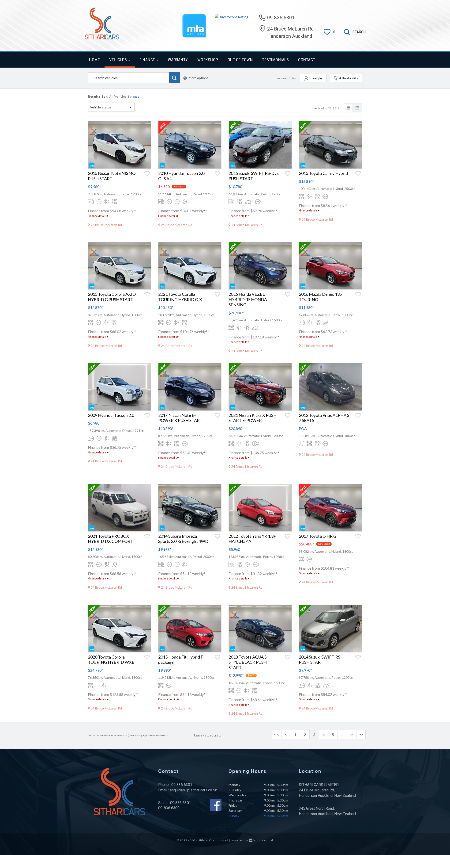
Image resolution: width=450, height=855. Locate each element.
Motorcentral (263, 840)
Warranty (178, 59)
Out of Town (240, 59)
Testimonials (275, 59)
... (342, 734)
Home (94, 59)
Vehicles (118, 59)
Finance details (97, 215)
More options (198, 78)
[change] (134, 96)
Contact (306, 59)
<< (276, 734)
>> (361, 734)
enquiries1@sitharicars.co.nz (193, 790)
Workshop (207, 59)
